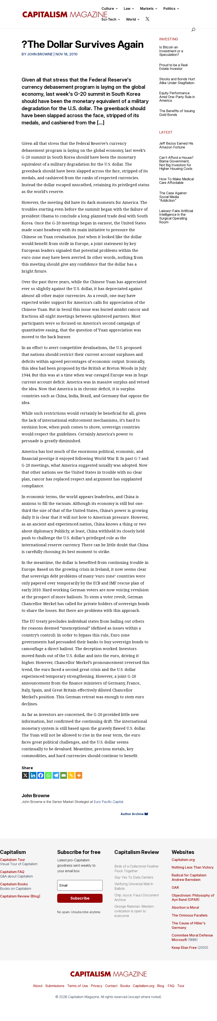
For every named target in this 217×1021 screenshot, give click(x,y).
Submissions (54, 986)
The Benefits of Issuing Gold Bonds (177, 113)
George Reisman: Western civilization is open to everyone (134, 911)
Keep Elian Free (184, 947)
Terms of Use (77, 986)
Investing (168, 39)
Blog (160, 986)
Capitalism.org (183, 860)
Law (127, 9)
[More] (78, 775)
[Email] (63, 775)
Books (125, 986)
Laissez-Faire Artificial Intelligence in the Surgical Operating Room (176, 216)
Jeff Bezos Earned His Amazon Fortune (176, 145)
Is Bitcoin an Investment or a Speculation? (171, 51)
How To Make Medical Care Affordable (176, 181)
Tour (180, 986)
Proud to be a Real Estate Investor (173, 67)
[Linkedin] (33, 775)
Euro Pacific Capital (108, 802)
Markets (147, 9)
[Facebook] (40, 775)
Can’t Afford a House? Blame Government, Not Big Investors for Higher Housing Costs (176, 163)
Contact (110, 986)
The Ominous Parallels (189, 915)
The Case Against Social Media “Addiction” (172, 197)
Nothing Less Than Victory (193, 867)
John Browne (40, 54)
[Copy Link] (71, 775)
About (37, 986)
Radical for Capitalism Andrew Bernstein (189, 877)
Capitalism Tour (12, 860)
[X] (25, 775)
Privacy (96, 986)
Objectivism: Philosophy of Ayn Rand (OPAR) (193, 897)
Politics (169, 9)
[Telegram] (56, 775)
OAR (175, 887)
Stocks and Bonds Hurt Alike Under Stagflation (177, 81)
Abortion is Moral (185, 907)
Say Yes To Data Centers (133, 877)
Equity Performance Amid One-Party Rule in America (177, 97)
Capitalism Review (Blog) (20, 896)
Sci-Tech (109, 19)
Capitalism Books (14, 884)
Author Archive (132, 814)
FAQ (170, 986)
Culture (108, 9)
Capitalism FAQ (12, 872)
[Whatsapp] (48, 775)
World (131, 19)
